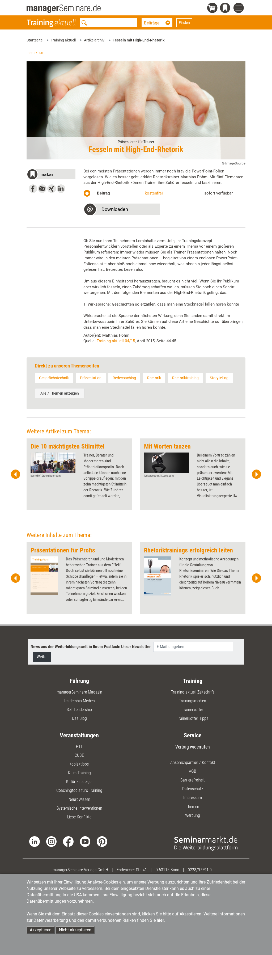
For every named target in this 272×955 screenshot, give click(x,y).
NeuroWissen (79, 799)
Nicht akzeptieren (75, 929)
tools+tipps (79, 764)
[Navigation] (239, 9)
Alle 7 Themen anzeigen (59, 393)
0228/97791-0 (200, 869)
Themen (192, 806)
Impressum (192, 797)
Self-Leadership (79, 709)
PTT (79, 746)
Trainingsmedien (192, 700)
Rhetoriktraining (185, 378)
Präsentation (90, 378)
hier (160, 920)
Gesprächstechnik (54, 378)
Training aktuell (63, 40)
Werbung (192, 815)
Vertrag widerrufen (192, 747)
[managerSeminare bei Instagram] (51, 841)
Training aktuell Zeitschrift (192, 692)
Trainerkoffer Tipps (192, 718)
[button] (51, 175)
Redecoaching (124, 378)
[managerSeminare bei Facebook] (68, 841)
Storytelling (219, 378)
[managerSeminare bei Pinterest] (102, 841)
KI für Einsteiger (79, 781)
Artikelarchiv (94, 40)
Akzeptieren (41, 929)
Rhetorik (154, 378)
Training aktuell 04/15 (116, 341)
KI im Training (79, 772)
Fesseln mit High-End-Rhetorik (138, 40)
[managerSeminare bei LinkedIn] (34, 841)
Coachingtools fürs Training (79, 790)
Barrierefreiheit (192, 780)
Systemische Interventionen (79, 808)
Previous (16, 474)
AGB (192, 771)
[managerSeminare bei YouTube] (85, 841)
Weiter (42, 656)
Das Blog (79, 718)
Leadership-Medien (79, 700)
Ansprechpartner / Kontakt (192, 762)
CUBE (79, 755)
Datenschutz (192, 788)
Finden (184, 22)
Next (256, 474)
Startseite (34, 40)
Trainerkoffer (192, 709)
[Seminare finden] (205, 843)
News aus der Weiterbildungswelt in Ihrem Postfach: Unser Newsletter (91, 646)
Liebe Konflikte (79, 816)
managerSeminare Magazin (79, 692)
